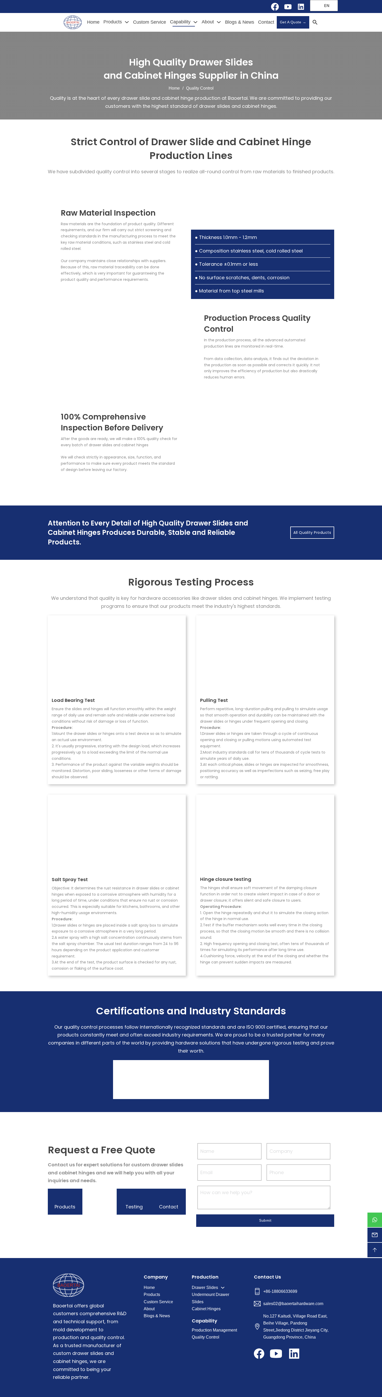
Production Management (214, 1330)
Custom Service (149, 22)
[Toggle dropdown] (126, 22)
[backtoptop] (374, 1250)
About (208, 21)
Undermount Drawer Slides (210, 1298)
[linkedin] (301, 6)
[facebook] (275, 6)
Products (112, 21)
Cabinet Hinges (206, 1309)
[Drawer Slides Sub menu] (223, 1288)
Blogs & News (239, 22)
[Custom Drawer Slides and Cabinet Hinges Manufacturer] (73, 22)
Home (93, 22)
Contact (266, 22)
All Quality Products (312, 532)
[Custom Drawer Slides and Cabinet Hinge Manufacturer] (68, 1285)
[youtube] (288, 6)
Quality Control (205, 1337)
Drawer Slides (205, 1287)
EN (326, 6)
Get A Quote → (293, 22)
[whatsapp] (374, 1220)
